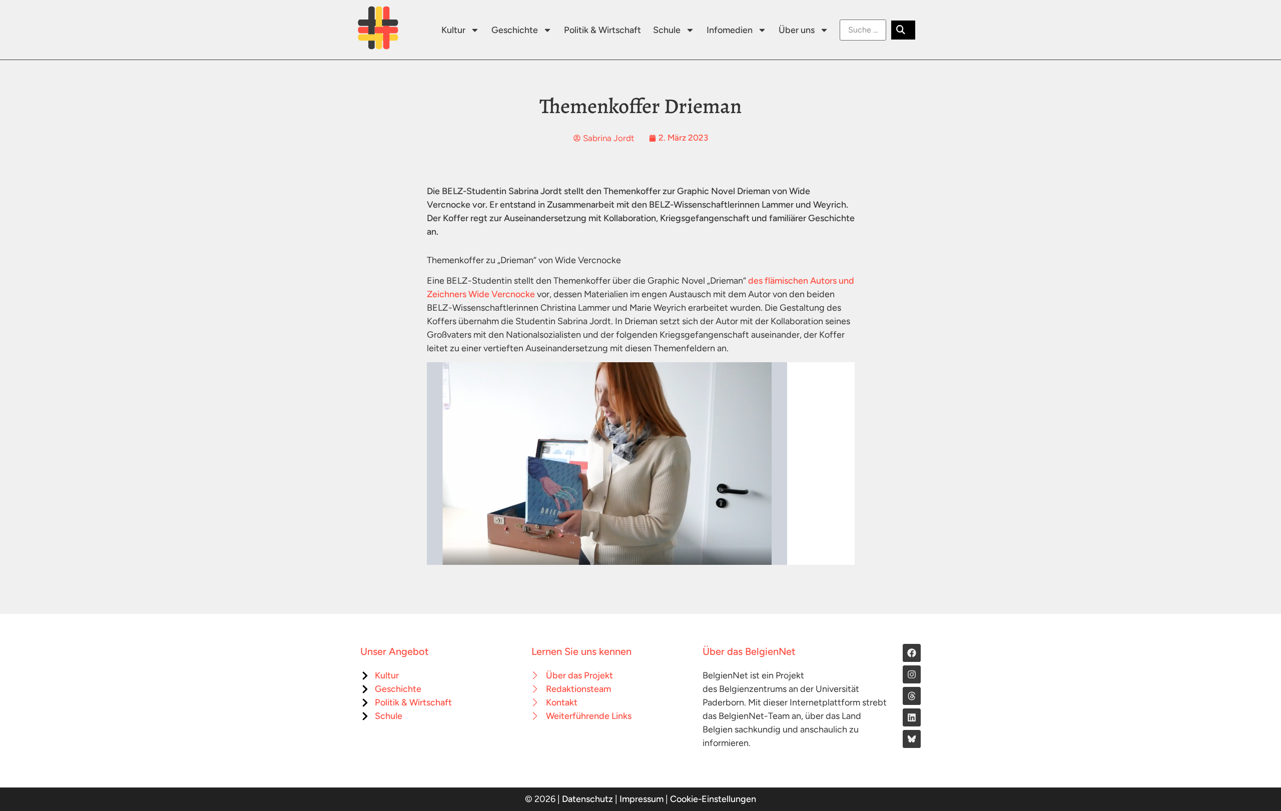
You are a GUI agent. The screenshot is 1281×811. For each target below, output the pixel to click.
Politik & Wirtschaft (602, 30)
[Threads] (912, 696)
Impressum (641, 798)
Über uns (797, 30)
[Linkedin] (912, 717)
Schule (667, 30)
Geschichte (514, 30)
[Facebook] (912, 653)
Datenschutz (587, 798)
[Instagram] (912, 674)
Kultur (453, 30)
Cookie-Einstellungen (713, 798)
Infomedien (730, 30)
